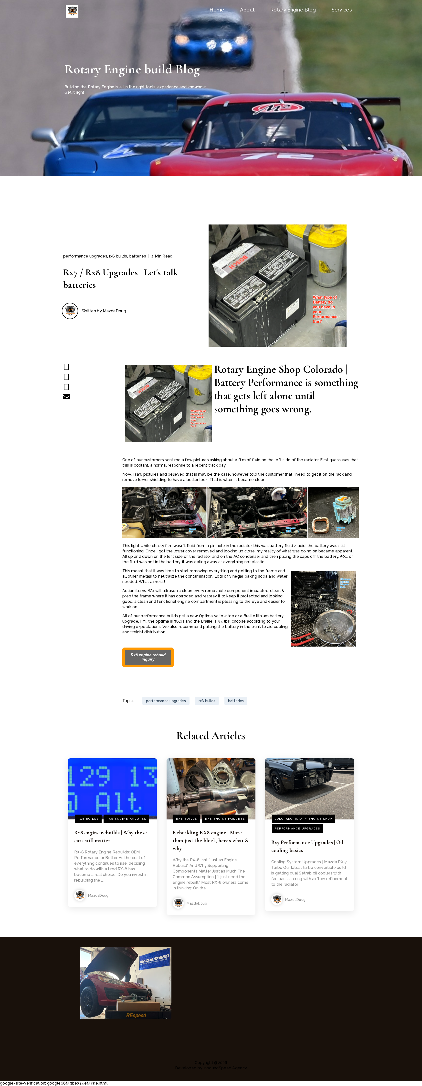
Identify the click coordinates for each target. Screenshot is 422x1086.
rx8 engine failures (126, 818)
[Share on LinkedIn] (66, 387)
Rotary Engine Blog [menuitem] (293, 10)
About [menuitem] (247, 10)
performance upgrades (85, 256)
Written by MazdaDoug (104, 311)
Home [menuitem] (217, 10)
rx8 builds (118, 256)
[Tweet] (66, 377)
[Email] (66, 396)
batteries (137, 256)
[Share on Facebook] (66, 367)
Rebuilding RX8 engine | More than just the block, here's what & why (211, 840)
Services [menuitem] (342, 10)
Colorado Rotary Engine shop (303, 818)
